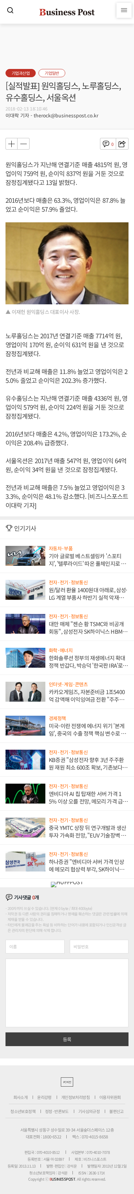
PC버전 (67, 1082)
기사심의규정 (89, 1111)
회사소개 (20, 1097)
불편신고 (116, 1111)
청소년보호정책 (22, 1111)
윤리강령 (44, 1097)
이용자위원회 (110, 1097)
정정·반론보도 (57, 1111)
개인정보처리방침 (75, 1097)
